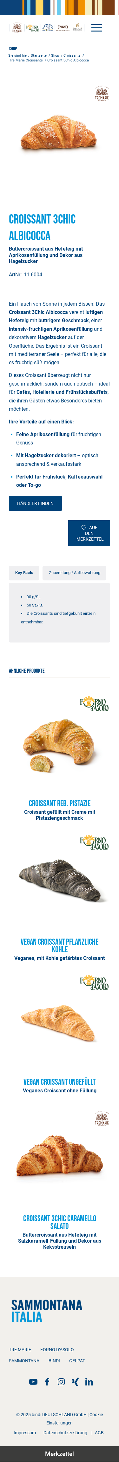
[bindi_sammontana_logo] (49, 27)
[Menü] (93, 27)
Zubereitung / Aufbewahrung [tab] (74, 572)
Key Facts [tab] (24, 572)
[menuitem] (93, 27)
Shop (13, 49)
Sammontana (24, 1360)
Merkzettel (59, 1454)
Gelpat (77, 1360)
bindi (54, 1360)
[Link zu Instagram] (61, 1382)
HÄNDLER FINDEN (35, 503)
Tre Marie (20, 1349)
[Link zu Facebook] (47, 1382)
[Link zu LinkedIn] (89, 1382)
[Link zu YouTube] (33, 1382)
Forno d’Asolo (57, 1349)
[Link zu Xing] (75, 1382)
